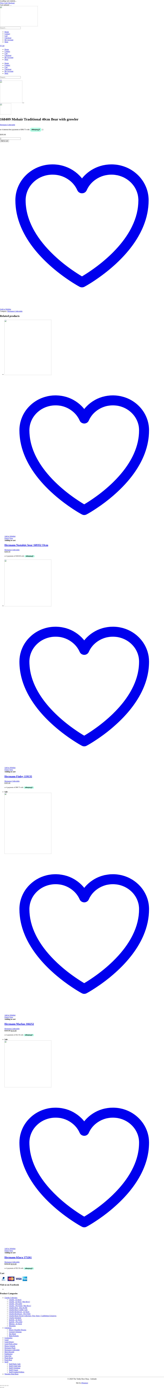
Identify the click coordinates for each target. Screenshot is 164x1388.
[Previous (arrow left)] (1, 1387)
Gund (6, 1340)
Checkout (11, 3)
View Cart (4, 3)
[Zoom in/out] (1, 1385)
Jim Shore (12, 1334)
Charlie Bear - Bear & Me (18, 1308)
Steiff (6, 1362)
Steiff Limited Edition (16, 1372)
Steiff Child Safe (15, 1366)
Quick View (8, 538)
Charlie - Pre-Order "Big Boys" (20, 1306)
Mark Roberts (14, 1336)
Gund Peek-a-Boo (10, 1344)
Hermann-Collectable (7, 125)
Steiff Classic (13, 1370)
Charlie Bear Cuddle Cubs (18, 1310)
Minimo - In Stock (15, 1324)
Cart (5, 36)
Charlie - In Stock (15, 1300)
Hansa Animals (9, 1346)
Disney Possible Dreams (17, 1330)
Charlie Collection (10, 1298)
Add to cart (4, 141)
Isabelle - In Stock (15, 1320)
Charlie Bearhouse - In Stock (19, 1312)
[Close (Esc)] (7, 1385)
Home (6, 32)
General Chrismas (15, 1332)
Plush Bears (8, 1358)
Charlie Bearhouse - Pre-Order (19, 1314)
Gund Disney (9, 1342)
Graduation (8, 1338)
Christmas (7, 1328)
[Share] (5, 1385)
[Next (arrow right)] (3, 1387)
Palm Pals (7, 1356)
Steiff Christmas (14, 1368)
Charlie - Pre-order (15, 1304)
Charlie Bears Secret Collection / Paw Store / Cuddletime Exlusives (32, 1316)
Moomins (12, 1326)
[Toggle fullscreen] (3, 1385)
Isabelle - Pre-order (15, 1322)
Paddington (8, 1354)
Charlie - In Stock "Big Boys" (19, 1302)
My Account (8, 40)
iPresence (84, 1383)
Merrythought (9, 1352)
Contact (7, 34)
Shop (6, 42)
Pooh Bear (8, 1360)
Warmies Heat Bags (11, 1374)
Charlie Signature (15, 1318)
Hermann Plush (9, 1348)
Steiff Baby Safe (15, 1364)
